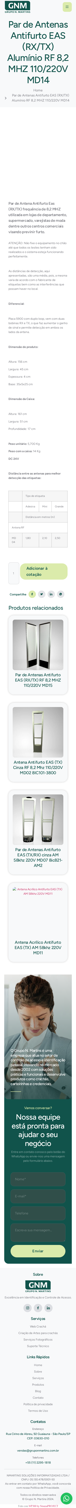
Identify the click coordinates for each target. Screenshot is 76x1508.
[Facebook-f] (38, 1308)
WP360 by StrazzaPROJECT (43, 1506)
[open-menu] (67, 7)
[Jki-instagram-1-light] (27, 1308)
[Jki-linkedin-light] (48, 1308)
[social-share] (32, 594)
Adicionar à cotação (37, 571)
